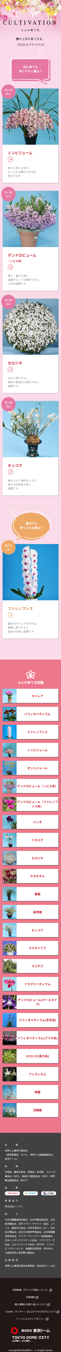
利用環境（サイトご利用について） (30, 1289)
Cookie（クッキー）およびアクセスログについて (30, 1311)
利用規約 (30, 1297)
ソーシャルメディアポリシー (30, 1318)
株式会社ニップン (14, 1206)
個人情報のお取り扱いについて (31, 1304)
